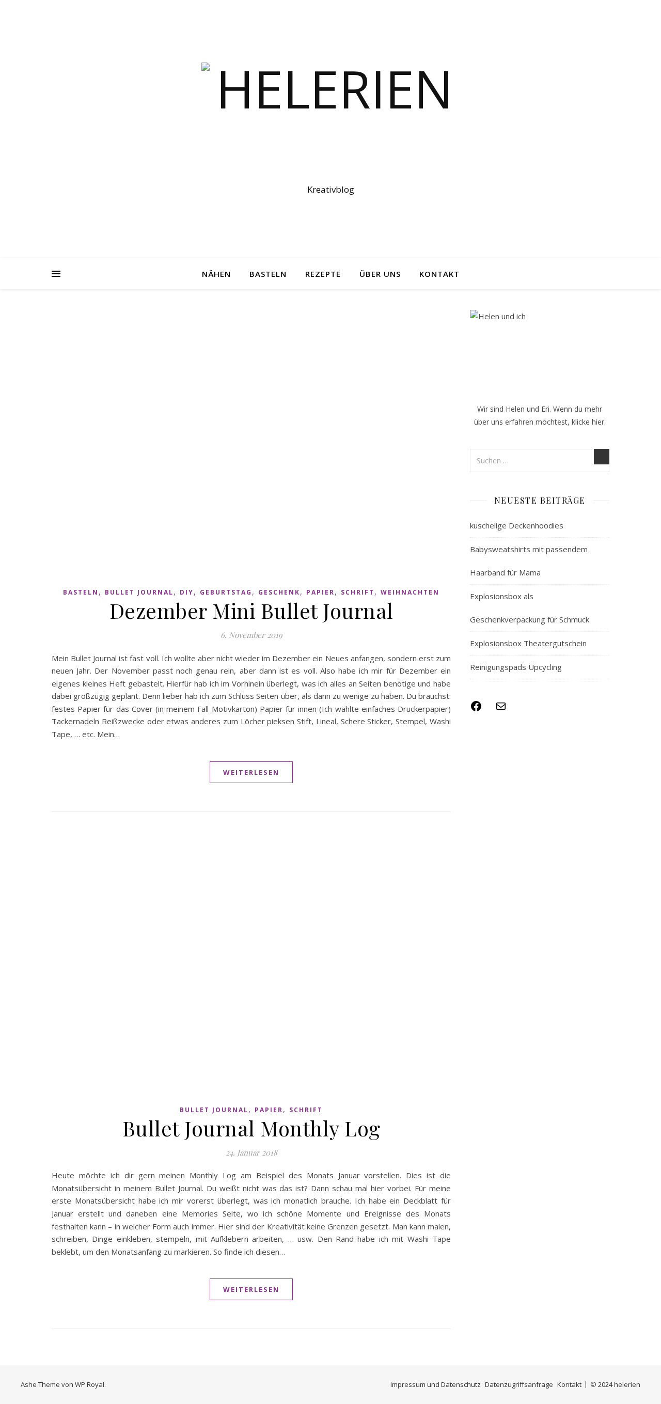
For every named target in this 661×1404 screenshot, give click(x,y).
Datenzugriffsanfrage (519, 1384)
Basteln (268, 274)
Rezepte (323, 274)
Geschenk (279, 592)
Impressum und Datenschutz (435, 1384)
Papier (320, 592)
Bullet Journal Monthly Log (251, 1128)
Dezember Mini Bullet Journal (251, 610)
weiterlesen (251, 772)
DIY (187, 592)
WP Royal (89, 1384)
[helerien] (330, 120)
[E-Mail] (501, 709)
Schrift (357, 592)
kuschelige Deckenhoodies (516, 525)
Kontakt (439, 274)
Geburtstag (226, 592)
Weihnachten (410, 592)
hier (598, 422)
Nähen (216, 274)
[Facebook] (476, 709)
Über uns (380, 274)
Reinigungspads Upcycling (516, 667)
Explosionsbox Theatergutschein (528, 643)
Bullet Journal (139, 592)
